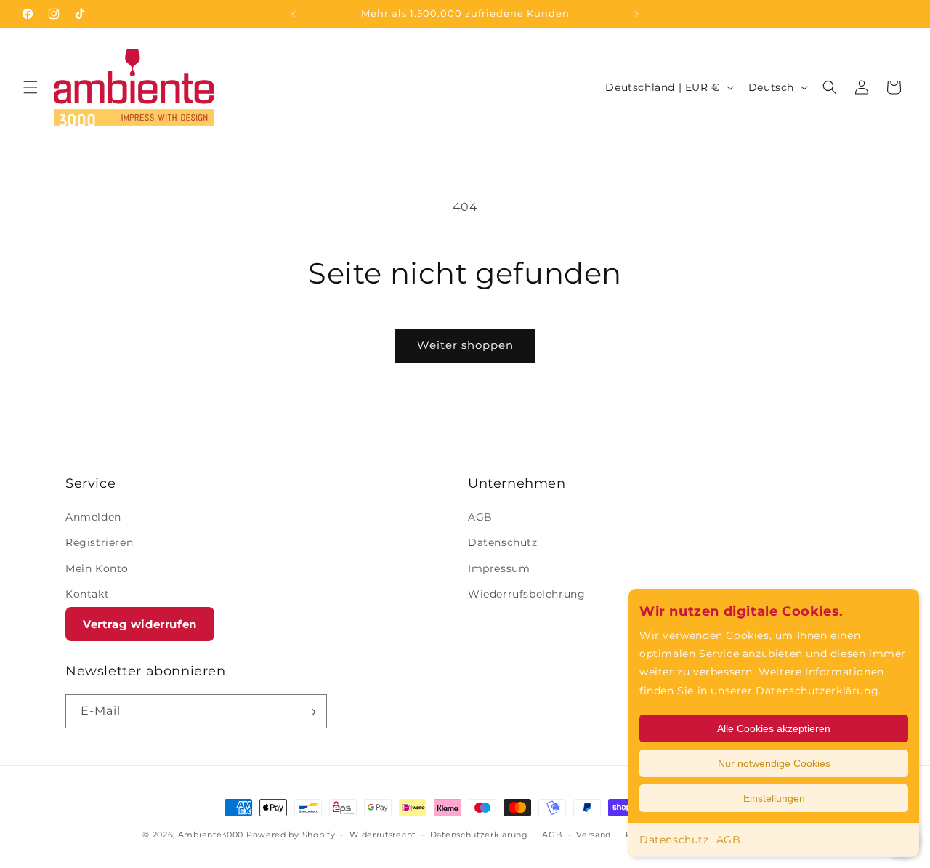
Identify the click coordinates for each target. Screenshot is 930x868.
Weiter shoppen (465, 345)
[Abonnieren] (310, 712)
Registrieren (99, 543)
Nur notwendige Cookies (774, 763)
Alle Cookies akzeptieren (773, 728)
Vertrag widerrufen (140, 624)
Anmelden (93, 516)
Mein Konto (97, 568)
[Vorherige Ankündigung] (294, 14)
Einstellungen (774, 798)
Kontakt (87, 593)
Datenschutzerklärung (479, 834)
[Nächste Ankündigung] (636, 14)
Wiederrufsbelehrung (526, 593)
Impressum (499, 568)
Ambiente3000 (210, 834)
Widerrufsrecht (382, 834)
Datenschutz (674, 839)
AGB (728, 839)
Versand (593, 834)
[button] (30, 87)
